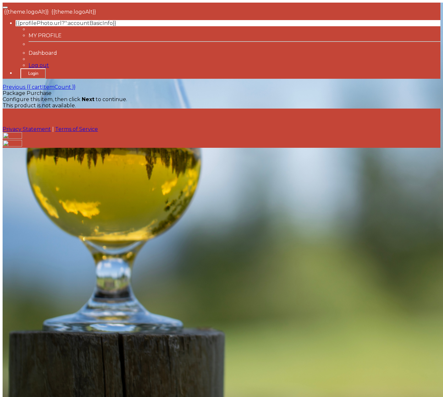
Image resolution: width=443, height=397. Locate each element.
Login (33, 73)
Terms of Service (76, 129)
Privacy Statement (27, 129)
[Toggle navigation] (5, 7)
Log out (39, 65)
